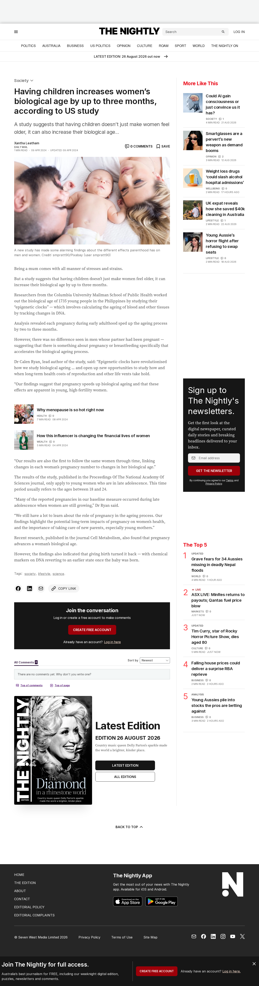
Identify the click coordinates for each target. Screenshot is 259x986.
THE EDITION (25, 883)
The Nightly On (224, 45)
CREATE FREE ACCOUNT (92, 630)
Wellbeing (213, 188)
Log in (239, 32)
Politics (28, 45)
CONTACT (22, 899)
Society (21, 80)
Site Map (150, 937)
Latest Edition (125, 765)
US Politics (100, 45)
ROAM (163, 45)
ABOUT (20, 891)
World (199, 45)
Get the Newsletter (214, 471)
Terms (230, 480)
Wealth (42, 441)
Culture (144, 45)
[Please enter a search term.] (223, 32)
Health (42, 415)
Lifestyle (44, 574)
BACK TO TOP (127, 827)
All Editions (125, 777)
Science (58, 574)
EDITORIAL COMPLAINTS (34, 915)
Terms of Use (122, 937)
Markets (197, 611)
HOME (19, 875)
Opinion (124, 45)
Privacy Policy (214, 483)
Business (75, 45)
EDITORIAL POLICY (29, 907)
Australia (51, 45)
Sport (180, 45)
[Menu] (16, 32)
